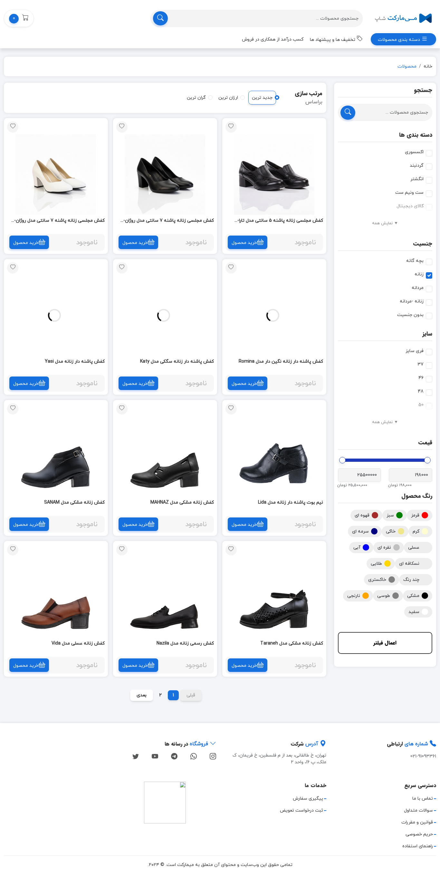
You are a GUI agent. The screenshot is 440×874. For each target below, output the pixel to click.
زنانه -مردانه (412, 301)
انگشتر (417, 179)
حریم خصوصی (419, 834)
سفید (413, 612)
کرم (416, 531)
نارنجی (353, 596)
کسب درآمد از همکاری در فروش (272, 39)
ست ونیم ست (409, 193)
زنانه (419, 274)
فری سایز (415, 351)
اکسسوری (414, 152)
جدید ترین (262, 98)
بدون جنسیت (410, 315)
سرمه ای (360, 531)
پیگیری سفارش (308, 798)
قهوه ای (362, 515)
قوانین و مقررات (417, 822)
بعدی (142, 695)
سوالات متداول (418, 810)
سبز (390, 515)
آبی (356, 547)
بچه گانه (415, 261)
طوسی (383, 596)
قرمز (415, 515)
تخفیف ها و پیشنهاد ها (333, 40)
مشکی (413, 596)
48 (421, 391)
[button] (19, 18)
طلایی (376, 564)
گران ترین (196, 98)
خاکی (391, 531)
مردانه (418, 288)
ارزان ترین (228, 98)
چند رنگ (411, 580)
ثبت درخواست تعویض (301, 810)
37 (420, 364)
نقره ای (384, 547)
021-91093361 (423, 756)
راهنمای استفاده (417, 846)
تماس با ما (422, 798)
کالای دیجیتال (410, 206)
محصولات (406, 66)
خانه (428, 66)
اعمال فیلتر (385, 643)
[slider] (427, 460)
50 (421, 405)
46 (421, 378)
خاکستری (377, 580)
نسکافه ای (409, 564)
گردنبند (417, 166)
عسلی (413, 547)
